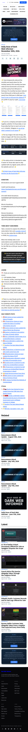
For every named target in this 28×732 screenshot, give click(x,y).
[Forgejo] (17, 729)
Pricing (5, 6)
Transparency (18, 716)
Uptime (2, 718)
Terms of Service (18, 708)
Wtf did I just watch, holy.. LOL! (14, 408)
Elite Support (4, 711)
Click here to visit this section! (10, 310)
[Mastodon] (11, 729)
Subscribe (23, 2)
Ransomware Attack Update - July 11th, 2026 (10, 485)
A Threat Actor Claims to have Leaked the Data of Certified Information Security (13, 324)
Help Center (4, 708)
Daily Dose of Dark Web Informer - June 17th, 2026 (10, 513)
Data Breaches (4, 542)
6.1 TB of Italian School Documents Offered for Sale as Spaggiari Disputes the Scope (12, 546)
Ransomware (14, 11)
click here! (22, 99)
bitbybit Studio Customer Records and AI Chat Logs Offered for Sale (14, 599)
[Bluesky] (8, 729)
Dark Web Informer (5, 53)
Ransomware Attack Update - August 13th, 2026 (11, 436)
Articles (3, 44)
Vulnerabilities (14, 14)
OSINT (8, 11)
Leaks (2, 686)
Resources (22, 11)
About (2, 706)
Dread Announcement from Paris (15, 373)
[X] (2, 729)
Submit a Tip (4, 713)
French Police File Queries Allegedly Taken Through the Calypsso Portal (10, 573)
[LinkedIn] (5, 729)
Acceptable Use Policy (20, 711)
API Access (12, 6)
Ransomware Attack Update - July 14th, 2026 (10, 460)
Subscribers (21, 6)
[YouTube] (14, 729)
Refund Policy (18, 713)
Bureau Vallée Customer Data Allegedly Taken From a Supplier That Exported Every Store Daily (13, 625)
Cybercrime (6, 9)
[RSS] (20, 729)
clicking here (13, 235)
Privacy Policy (18, 706)
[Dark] (7, 2)
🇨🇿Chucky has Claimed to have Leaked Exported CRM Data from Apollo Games (13, 391)
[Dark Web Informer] (14, 671)
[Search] (9, 2)
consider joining (20, 231)
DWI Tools (14, 9)
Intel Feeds (22, 9)
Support (17, 2)
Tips (12, 2)
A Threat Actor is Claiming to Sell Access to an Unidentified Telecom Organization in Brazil (14, 369)
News (4, 11)
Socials (3, 716)
